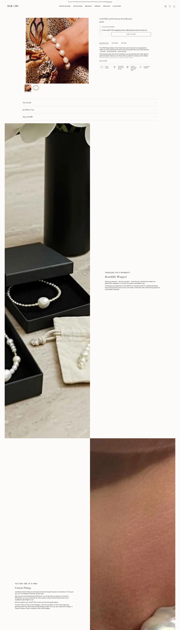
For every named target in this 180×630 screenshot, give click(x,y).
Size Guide (27, 102)
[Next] (174, 2)
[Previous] (5, 2)
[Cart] (174, 6)
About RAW (28, 117)
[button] (65, 6)
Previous (24, 51)
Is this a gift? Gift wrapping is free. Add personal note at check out (124, 30)
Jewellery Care (28, 109)
